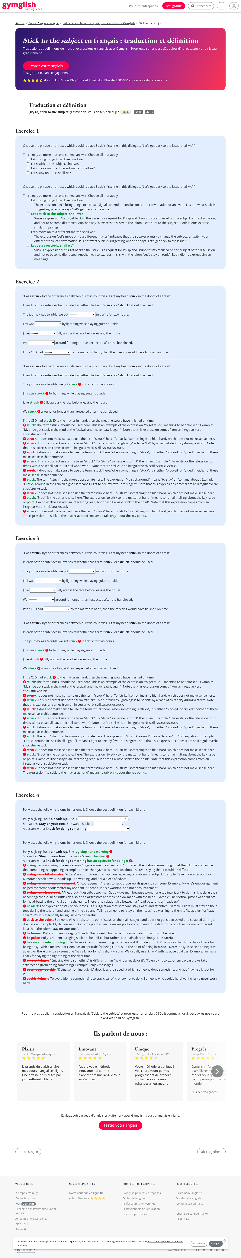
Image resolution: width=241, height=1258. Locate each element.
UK (140, 112)
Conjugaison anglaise (189, 1203)
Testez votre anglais (46, 65)
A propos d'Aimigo (26, 1193)
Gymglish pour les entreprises (142, 1193)
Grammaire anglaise (189, 1193)
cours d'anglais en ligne (162, 1115)
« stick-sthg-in (28, 1152)
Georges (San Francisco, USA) (153, 1054)
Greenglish (22, 1209)
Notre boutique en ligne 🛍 (86, 1193)
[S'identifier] (234, 5)
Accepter (215, 1243)
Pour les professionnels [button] (139, 1183)
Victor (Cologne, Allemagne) (39, 1054)
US (151, 112)
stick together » (211, 1152)
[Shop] (221, 5)
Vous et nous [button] (24, 1183)
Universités (148, 1203)
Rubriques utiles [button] (187, 1183)
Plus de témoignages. (204, 1092)
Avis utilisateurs (79, 1198)
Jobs (24, 1203)
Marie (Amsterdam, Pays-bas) (96, 1054)
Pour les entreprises (143, 6)
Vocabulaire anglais (188, 1198)
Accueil (19, 23)
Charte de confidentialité (192, 1213)
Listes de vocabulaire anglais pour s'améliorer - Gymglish (99, 23)
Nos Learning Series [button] (82, 1183)
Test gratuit (173, 6)
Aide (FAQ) (21, 1224)
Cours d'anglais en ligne (43, 23)
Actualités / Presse (27, 1218)
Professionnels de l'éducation (141, 1209)
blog (44, 1218)
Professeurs (130, 1203)
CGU (179, 1219)
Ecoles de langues (134, 1198)
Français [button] (201, 6)
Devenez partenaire (135, 1214)
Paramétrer (199, 1243)
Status (19, 1229)
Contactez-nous (25, 1198)
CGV (186, 1219)
